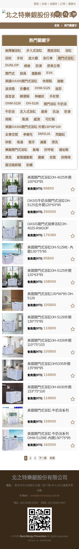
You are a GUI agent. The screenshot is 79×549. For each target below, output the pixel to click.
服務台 (72, 4)
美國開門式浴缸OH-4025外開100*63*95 (49, 179)
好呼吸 (49, 149)
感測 (37, 119)
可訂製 (50, 119)
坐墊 (53, 157)
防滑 (39, 66)
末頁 (52, 458)
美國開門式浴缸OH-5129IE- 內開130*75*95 (50, 249)
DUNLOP (12, 65)
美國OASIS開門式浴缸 (21, 81)
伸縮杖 (39, 96)
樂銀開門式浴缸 (16, 149)
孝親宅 (28, 134)
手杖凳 (54, 96)
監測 (25, 119)
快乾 (8, 142)
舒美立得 (53, 66)
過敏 (60, 81)
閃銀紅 (60, 134)
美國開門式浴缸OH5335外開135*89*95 (48, 366)
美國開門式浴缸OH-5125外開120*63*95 (49, 273)
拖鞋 (8, 119)
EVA (49, 73)
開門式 (10, 73)
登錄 (36, 4)
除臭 (23, 73)
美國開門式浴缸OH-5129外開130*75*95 (49, 319)
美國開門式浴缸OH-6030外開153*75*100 (49, 389)
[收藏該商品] (73, 189)
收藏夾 (53, 4)
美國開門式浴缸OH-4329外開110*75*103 (49, 343)
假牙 (31, 142)
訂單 (62, 4)
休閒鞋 (47, 81)
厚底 (8, 157)
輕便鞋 (24, 96)
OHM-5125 (42, 88)
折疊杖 (24, 88)
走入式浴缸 (28, 111)
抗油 (56, 111)
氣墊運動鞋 (25, 157)
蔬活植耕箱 (13, 165)
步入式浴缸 (34, 50)
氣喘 (36, 149)
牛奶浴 (10, 111)
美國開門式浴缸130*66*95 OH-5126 (50, 296)
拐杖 (8, 58)
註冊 (44, 4)
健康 (41, 157)
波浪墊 (10, 88)
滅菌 (43, 142)
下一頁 (43, 458)
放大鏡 (33, 58)
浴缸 (68, 50)
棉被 (27, 66)
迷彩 (58, 88)
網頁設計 (32, 540)
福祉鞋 (63, 149)
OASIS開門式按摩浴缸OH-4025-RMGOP (47, 226)
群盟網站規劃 (45, 540)
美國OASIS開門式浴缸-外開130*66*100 (33, 127)
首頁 (56, 25)
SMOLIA (44, 134)
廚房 (44, 111)
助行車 (48, 58)
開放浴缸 (53, 50)
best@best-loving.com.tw (45, 495)
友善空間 (11, 134)
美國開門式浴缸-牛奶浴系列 (48, 410)
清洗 (55, 142)
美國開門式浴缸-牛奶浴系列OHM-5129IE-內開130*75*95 (49, 436)
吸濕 (20, 142)
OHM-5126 (13, 103)
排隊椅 (66, 157)
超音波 (10, 96)
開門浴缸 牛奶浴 (55, 104)
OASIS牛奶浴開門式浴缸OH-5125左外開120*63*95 (49, 203)
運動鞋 (36, 73)
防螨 (29, 165)
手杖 (20, 58)
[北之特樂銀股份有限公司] (38, 13)
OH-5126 (32, 103)
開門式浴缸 (66, 58)
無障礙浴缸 (13, 50)
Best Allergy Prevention (33, 536)
